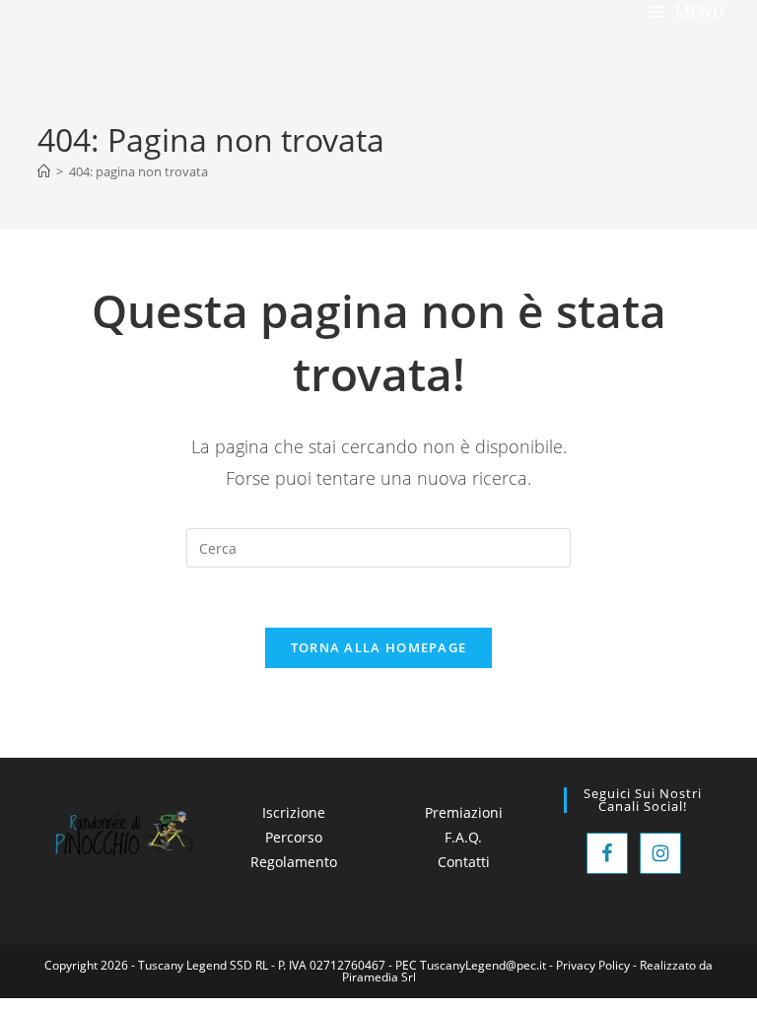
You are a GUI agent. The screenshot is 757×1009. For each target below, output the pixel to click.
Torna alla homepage (379, 647)
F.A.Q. (463, 837)
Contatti (464, 861)
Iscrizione (293, 812)
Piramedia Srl (379, 977)
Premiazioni (464, 812)
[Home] (43, 171)
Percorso (293, 837)
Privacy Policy (593, 965)
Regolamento (293, 861)
